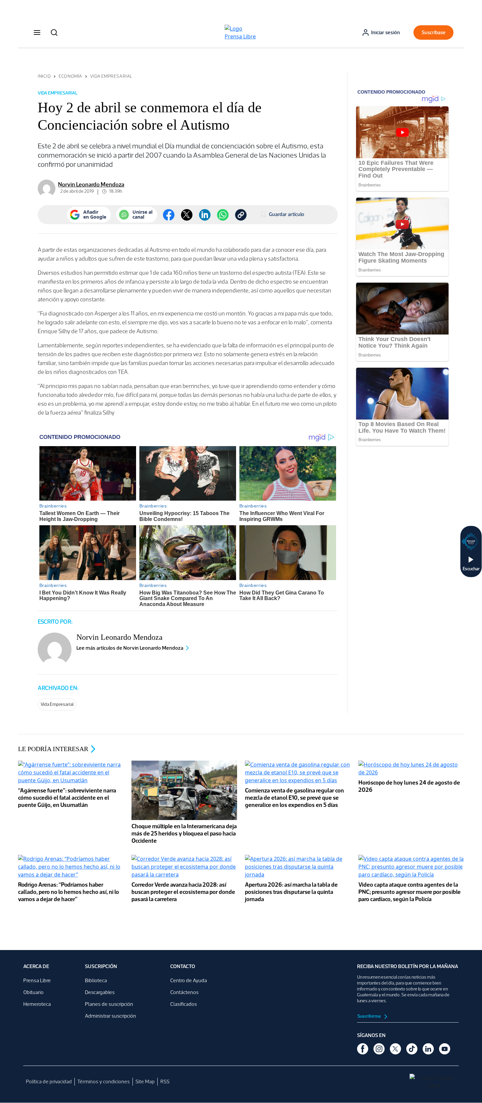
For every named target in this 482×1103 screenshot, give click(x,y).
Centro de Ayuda (188, 980)
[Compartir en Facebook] (168, 215)
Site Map (145, 1081)
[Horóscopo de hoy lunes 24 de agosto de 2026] (411, 769)
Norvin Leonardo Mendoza (91, 184)
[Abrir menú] (37, 32)
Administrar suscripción (110, 1016)
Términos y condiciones (103, 1081)
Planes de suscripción (109, 1004)
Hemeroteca (37, 1004)
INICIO (44, 76)
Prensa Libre (37, 980)
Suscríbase (434, 32)
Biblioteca (96, 980)
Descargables (100, 992)
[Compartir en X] (186, 215)
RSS (165, 1081)
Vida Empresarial (111, 76)
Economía (70, 76)
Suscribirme (369, 1016)
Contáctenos (184, 992)
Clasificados (183, 1004)
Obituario (33, 992)
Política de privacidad (49, 1081)
